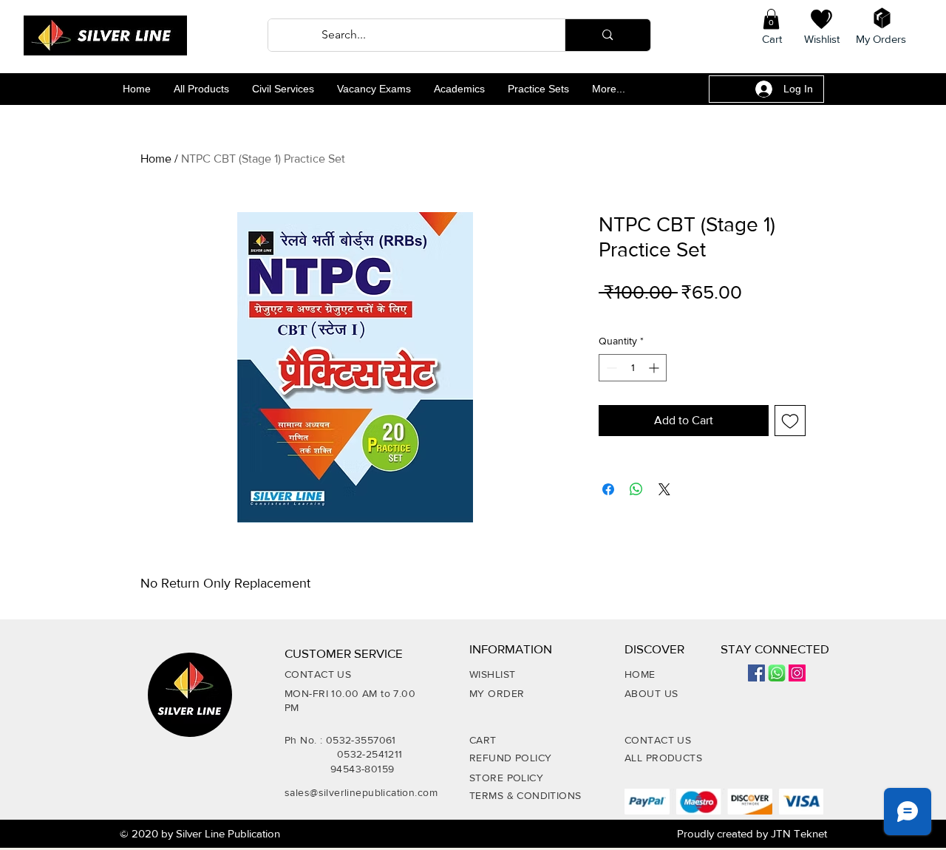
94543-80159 (362, 769)
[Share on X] (664, 489)
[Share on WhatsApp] (636, 489)
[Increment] (655, 368)
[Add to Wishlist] (790, 420)
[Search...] (607, 35)
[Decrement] (610, 368)
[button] (771, 19)
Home (155, 158)
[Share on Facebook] (608, 489)
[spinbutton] (632, 368)
